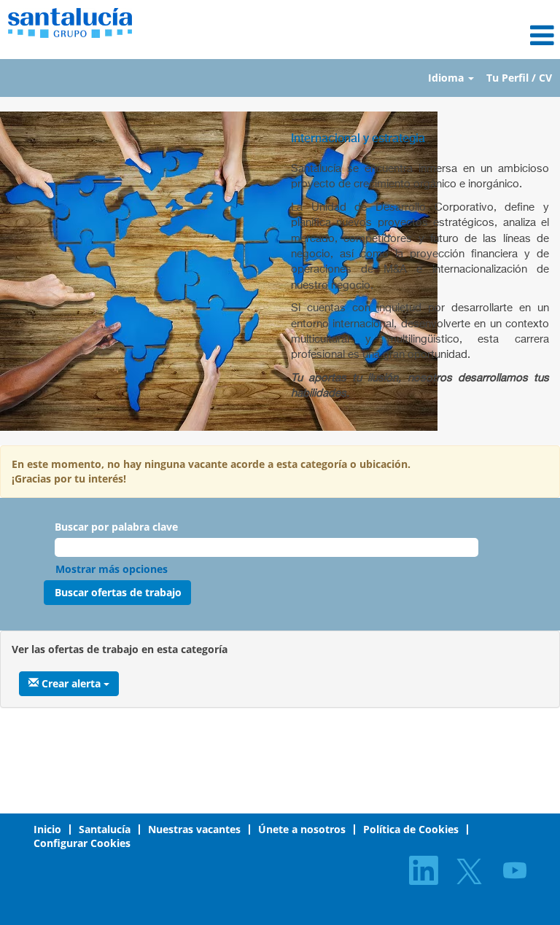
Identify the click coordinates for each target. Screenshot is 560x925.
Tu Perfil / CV (519, 78)
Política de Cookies (411, 829)
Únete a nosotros (302, 829)
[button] (373, 35)
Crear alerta (71, 683)
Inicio (47, 829)
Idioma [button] (447, 78)
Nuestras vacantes (194, 829)
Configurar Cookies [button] (82, 843)
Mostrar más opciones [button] (111, 569)
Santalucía (105, 829)
